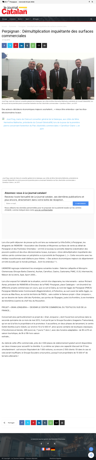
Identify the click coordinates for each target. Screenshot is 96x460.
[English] (48, 451)
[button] (91, 19)
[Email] (38, 45)
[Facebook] (89, 1)
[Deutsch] (53, 451)
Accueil (4, 26)
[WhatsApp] (33, 45)
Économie (12, 26)
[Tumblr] (27, 45)
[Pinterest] (15, 45)
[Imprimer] (44, 45)
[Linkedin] (21, 45)
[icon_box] (36, 2)
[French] (43, 451)
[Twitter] (92, 1)
